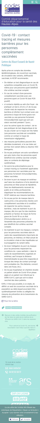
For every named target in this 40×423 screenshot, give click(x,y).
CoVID (8, 307)
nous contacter (15, 368)
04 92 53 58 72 (15, 372)
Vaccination (16, 307)
